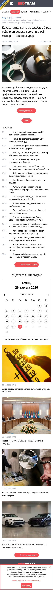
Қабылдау (26, 585)
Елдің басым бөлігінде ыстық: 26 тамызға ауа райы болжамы (26, 133)
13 (26, 316)
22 (39, 321)
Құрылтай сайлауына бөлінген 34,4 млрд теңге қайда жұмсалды (27, 239)
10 (7, 316)
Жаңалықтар (7, 17)
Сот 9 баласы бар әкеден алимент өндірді (27, 181)
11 (13, 316)
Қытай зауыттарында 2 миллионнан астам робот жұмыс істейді (27, 198)
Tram (26, 3)
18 (13, 321)
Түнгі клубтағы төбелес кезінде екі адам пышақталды (27, 211)
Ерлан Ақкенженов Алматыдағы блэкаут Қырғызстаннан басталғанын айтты (26, 247)
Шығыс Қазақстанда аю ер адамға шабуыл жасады (27, 204)
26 (20, 326)
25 (13, 326)
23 (46, 321)
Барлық (5, 11)
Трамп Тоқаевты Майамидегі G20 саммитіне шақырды (26, 140)
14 (33, 316)
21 (33, 321)
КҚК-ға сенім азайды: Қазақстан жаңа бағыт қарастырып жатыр (28, 174)
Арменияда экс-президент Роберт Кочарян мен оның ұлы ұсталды (26, 232)
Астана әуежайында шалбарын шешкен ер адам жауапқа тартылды (26, 218)
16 (46, 316)
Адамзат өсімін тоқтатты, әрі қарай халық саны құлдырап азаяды (27, 255)
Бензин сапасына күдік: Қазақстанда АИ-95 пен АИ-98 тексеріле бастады (28, 225)
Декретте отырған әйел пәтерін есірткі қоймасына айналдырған (28, 147)
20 (26, 321)
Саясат (15, 11)
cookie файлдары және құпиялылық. (27, 580)
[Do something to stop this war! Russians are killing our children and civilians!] (5, 5)
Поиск (50, 3)
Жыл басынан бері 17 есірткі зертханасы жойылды (24, 160)
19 (20, 321)
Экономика (34, 11)
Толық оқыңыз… (26, 110)
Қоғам (24, 11)
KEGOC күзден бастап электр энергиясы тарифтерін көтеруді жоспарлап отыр (29, 189)
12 (20, 316)
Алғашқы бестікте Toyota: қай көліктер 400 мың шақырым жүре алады (28, 154)
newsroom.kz (45, 41)
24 (7, 326)
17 (7, 321)
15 (39, 316)
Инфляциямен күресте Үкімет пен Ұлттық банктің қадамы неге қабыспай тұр (29, 167)
